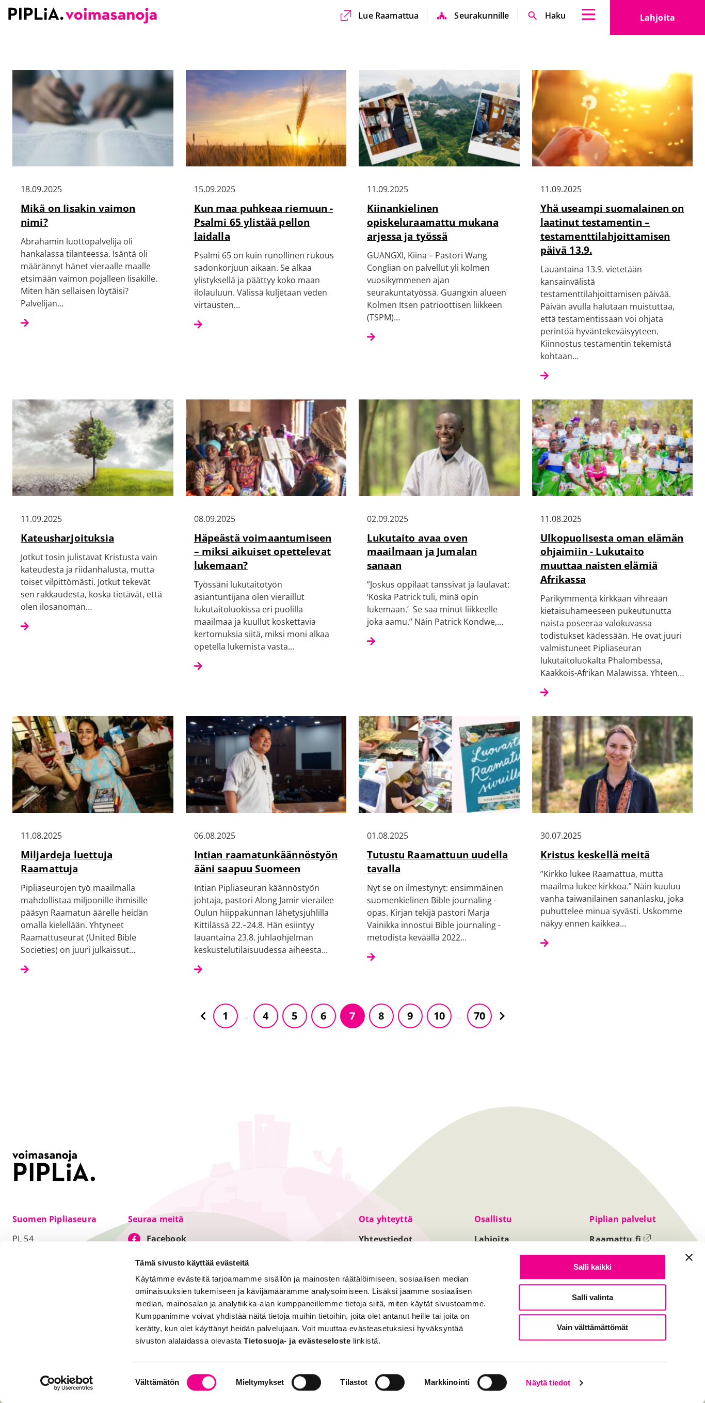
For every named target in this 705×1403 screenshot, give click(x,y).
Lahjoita (672, 20)
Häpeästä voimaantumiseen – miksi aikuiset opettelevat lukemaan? (263, 552)
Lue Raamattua (388, 15)
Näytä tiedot (548, 1383)
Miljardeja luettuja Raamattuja (67, 861)
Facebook (166, 1238)
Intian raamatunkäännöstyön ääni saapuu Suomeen (266, 861)
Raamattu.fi (620, 1239)
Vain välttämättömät (592, 1327)
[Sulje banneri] (689, 1257)
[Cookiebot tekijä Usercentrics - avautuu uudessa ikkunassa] (67, 1383)
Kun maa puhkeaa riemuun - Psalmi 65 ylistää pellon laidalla (263, 222)
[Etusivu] (82, 15)
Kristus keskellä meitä (595, 854)
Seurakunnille (481, 15)
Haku (555, 15)
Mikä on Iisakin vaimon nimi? (78, 215)
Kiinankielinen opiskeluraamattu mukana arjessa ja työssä (433, 222)
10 (439, 1016)
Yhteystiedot (385, 1239)
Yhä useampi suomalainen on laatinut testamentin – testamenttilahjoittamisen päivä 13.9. (612, 229)
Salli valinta (592, 1297)
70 (479, 1016)
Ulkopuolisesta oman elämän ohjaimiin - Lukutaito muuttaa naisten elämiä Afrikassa (612, 559)
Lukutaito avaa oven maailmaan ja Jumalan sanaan (422, 552)
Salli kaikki (592, 1266)
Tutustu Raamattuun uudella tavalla (437, 861)
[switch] (306, 1382)
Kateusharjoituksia (67, 538)
